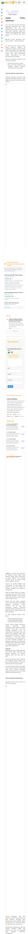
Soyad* (9, 374)
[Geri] (18, 307)
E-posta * (10, 380)
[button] (15, 356)
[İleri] (23, 307)
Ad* (9, 368)
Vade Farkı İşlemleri (12, 399)
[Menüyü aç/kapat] (2, 6)
